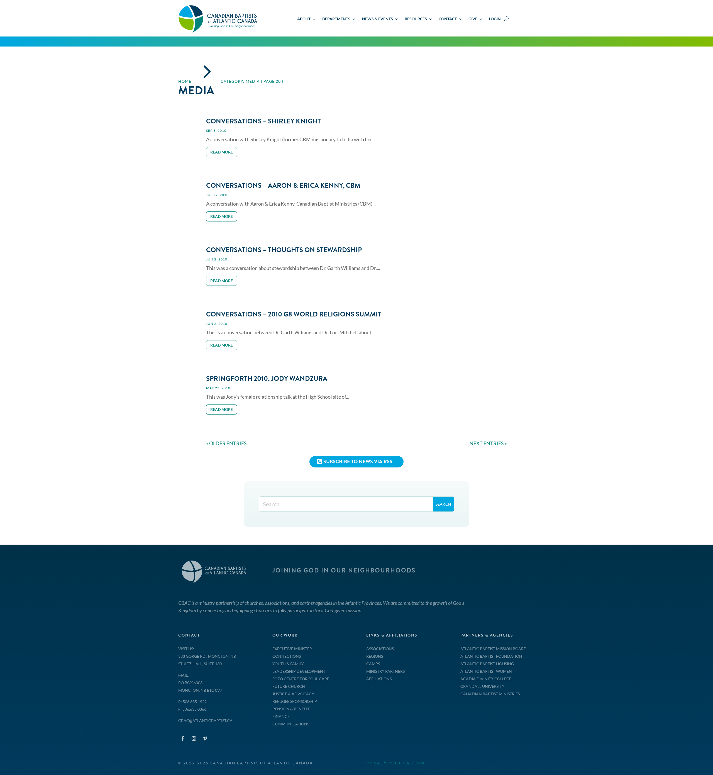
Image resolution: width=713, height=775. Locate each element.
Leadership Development (298, 671)
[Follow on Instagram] (193, 738)
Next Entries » (488, 443)
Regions (374, 656)
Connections (286, 656)
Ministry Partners (385, 671)
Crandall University (482, 686)
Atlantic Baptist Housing (487, 663)
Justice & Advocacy (293, 693)
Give (472, 19)
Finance (281, 716)
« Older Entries (226, 443)
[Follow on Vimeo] (205, 738)
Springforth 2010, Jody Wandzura (266, 378)
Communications (290, 724)
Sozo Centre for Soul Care (300, 678)
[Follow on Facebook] (182, 738)
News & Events (377, 19)
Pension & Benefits (291, 708)
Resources (416, 19)
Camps (373, 663)
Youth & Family (288, 663)
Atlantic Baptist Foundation (491, 656)
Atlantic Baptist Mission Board (493, 648)
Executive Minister (292, 648)
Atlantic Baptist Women (486, 671)
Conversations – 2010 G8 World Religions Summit (293, 314)
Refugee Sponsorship (294, 701)
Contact (448, 19)
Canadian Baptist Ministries (490, 693)
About (304, 19)
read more (221, 152)
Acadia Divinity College (485, 678)
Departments (336, 19)
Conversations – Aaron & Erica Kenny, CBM (283, 185)
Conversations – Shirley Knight (263, 121)
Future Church (288, 686)
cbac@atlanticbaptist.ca (205, 720)
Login (495, 19)
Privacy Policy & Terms (396, 763)
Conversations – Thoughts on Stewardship (284, 250)
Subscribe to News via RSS (357, 461)
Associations (380, 648)
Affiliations (379, 678)
